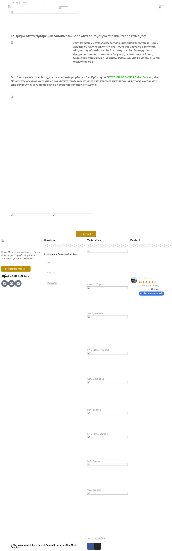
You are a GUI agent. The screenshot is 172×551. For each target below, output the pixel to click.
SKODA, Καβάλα (96, 538)
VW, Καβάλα (94, 490)
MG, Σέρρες (94, 461)
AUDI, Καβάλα (95, 313)
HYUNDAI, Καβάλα (98, 350)
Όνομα (50, 262)
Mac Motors (145, 278)
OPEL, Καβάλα (95, 379)
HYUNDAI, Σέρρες (97, 433)
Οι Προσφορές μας (112, 5)
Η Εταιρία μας (74, 5)
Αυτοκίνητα (92, 5)
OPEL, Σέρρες (95, 284)
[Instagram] (97, 546)
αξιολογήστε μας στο (150, 293)
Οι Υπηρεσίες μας (137, 5)
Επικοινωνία (108, 11)
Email (50, 273)
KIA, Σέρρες (94, 409)
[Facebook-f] (90, 546)
